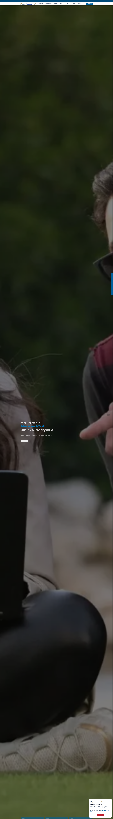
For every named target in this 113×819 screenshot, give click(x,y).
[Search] (85, 4)
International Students (89, 0)
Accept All (101, 814)
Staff (76, 0)
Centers (73, 3)
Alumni (72, 0)
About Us (41, 3)
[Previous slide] (4, 415)
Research (61, 3)
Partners (67, 3)
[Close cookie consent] (110, 801)
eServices (54, 0)
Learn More (24, 419)
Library (59, 0)
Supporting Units (65, 0)
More (79, 3)
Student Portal (81, 0)
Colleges (55, 3)
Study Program (48, 3)
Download (34, 419)
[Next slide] (108, 415)
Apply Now (90, 3)
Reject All (93, 814)
